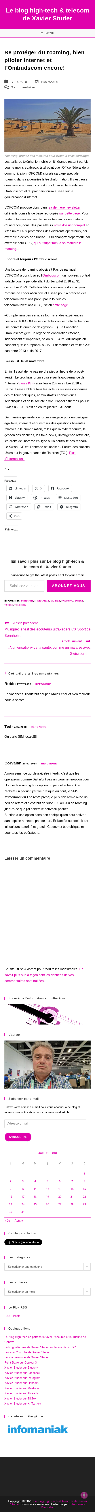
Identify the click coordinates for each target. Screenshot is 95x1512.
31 (23, 1212)
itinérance (41, 600)
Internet (27, 600)
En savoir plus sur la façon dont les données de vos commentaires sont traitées (43, 975)
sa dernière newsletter (64, 207)
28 (72, 1204)
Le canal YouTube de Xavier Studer (27, 1352)
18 (35, 1196)
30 (10, 1212)
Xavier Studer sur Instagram (22, 1378)
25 (35, 1204)
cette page (60, 305)
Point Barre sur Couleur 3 (20, 1362)
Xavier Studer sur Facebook (22, 1373)
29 (84, 1204)
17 (23, 1196)
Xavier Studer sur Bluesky (21, 1367)
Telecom (20, 605)
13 (59, 1189)
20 (59, 1196)
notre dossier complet (69, 225)
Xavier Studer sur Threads (21, 1393)
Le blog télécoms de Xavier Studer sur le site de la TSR (40, 1347)
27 (59, 1204)
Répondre (43, 684)
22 (84, 1196)
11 (35, 1189)
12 (47, 1189)
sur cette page (69, 213)
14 (72, 1189)
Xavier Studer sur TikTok (20, 1398)
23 (10, 1204)
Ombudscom (51, 275)
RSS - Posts (12, 1315)
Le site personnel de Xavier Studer (26, 1357)
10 (23, 1189)
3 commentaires (23, 87)
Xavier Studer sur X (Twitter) (22, 1403)
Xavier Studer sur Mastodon (22, 1388)
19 (47, 1196)
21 (72, 1196)
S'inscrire (18, 1137)
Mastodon (48, 1507)
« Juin (8, 1220)
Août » (19, 1220)
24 (23, 1204)
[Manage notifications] (84, 1495)
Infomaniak (77, 1504)
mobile (55, 600)
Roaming (67, 600)
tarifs (8, 605)
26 (47, 1204)
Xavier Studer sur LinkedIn (21, 1383)
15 (84, 1189)
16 (10, 1196)
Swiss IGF (26, 383)
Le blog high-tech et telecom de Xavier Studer (48, 1502)
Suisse (79, 600)
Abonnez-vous (68, 586)
